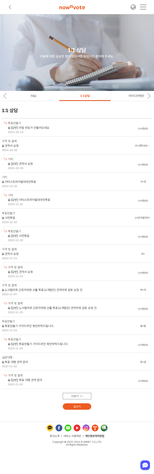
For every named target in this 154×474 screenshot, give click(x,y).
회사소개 (54, 436)
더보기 (75, 396)
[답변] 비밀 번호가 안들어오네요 (30, 128)
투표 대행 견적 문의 (16, 362)
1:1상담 (85, 96)
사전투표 (10, 218)
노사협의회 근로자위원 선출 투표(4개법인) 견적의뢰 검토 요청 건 (43, 290)
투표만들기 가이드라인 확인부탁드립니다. (29, 326)
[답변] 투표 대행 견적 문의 (26, 380)
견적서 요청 (12, 146)
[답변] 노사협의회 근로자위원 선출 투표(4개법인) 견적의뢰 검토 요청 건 (54, 308)
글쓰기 (77, 406)
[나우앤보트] (72, 8)
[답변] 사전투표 (20, 236)
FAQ (33, 96)
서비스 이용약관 (72, 436)
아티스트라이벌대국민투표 (20, 182)
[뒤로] (10, 7)
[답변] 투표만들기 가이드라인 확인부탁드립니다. (39, 344)
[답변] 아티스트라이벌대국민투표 (30, 200)
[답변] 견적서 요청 (22, 164)
